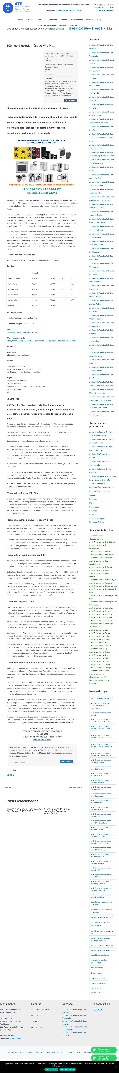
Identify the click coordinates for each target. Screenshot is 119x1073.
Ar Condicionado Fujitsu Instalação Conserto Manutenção (57, 811)
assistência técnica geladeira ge (99, 961)
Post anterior (9, 788)
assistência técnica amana (101, 917)
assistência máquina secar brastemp (102, 910)
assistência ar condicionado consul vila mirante (101, 768)
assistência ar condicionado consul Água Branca (101, 882)
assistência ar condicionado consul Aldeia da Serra (101, 822)
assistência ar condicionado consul (101, 714)
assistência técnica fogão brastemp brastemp (100, 939)
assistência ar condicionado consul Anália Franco (101, 849)
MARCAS (39, 1052)
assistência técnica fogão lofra (102, 950)
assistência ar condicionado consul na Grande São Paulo (101, 754)
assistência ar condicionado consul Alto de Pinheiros (101, 842)
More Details (71, 100)
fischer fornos (96, 988)
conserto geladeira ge (99, 983)
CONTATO (60, 1052)
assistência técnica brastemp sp (102, 932)
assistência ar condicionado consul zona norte (101, 788)
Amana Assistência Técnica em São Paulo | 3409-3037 (24, 810)
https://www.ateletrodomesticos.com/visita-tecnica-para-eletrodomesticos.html (41, 341)
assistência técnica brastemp (100, 924)
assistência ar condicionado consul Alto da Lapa (101, 835)
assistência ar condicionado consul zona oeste (101, 795)
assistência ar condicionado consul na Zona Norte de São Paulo (101, 737)
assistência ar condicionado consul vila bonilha (101, 761)
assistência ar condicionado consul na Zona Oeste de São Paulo (101, 746)
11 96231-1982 (76, 11)
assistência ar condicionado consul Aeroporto (101, 815)
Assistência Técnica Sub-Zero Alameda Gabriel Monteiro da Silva (101, 137)
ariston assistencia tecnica (101, 698)
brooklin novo (97, 973)
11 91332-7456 (62, 11)
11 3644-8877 (107, 10)
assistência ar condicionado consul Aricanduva (101, 855)
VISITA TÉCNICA (73, 1052)
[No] (116, 1067)
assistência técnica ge (100, 955)
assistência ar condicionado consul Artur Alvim (101, 862)
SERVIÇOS (29, 1052)
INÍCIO (11, 1052)
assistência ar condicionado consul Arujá (101, 869)
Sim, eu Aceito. (51, 1069)
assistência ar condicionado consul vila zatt (101, 775)
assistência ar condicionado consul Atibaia (101, 876)
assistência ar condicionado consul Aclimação (101, 808)
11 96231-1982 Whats (42, 740)
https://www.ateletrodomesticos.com (22, 332)
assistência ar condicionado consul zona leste (101, 781)
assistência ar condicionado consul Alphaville (101, 829)
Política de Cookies (67, 1069)
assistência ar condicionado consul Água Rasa (101, 896)
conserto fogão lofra (98, 978)
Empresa (93, 499)
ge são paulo (96, 993)
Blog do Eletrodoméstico (99, 491)
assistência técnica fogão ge (102, 945)
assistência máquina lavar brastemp (101, 903)
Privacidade (94, 507)
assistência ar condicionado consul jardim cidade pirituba (101, 721)
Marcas (92, 503)
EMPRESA (19, 1052)
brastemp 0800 (97, 968)
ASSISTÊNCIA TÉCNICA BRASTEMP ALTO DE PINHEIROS (100, 705)
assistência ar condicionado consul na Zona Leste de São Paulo (101, 728)
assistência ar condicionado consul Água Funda (101, 889)
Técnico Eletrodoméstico (62, 54)
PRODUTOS (50, 1052)
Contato (92, 495)
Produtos (93, 511)
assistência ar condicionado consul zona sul (101, 802)
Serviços (93, 515)
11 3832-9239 (100, 8)
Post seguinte (75, 788)
